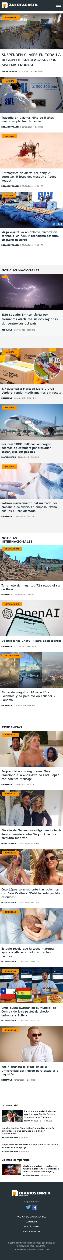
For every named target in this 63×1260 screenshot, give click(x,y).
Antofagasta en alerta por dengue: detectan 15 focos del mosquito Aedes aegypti (28, 177)
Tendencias (10, 734)
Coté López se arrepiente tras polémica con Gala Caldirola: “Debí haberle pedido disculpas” (30, 893)
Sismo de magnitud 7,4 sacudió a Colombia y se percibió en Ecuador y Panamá (28, 696)
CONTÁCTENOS (31, 1226)
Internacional (12, 548)
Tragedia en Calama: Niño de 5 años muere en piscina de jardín (27, 119)
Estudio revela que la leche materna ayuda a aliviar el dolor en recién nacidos (27, 952)
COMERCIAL (31, 1221)
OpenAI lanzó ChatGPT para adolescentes (31, 640)
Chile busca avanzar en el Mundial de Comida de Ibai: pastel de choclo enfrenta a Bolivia (28, 1011)
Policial (9, 195)
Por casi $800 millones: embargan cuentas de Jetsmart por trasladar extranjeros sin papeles (26, 448)
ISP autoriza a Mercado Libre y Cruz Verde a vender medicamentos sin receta (31, 390)
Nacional (9, 81)
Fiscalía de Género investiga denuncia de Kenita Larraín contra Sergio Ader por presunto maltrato (31, 834)
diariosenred (8, 457)
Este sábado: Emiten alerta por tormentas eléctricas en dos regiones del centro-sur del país (30, 319)
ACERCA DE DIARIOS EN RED (31, 1216)
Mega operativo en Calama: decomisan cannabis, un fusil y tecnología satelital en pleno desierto (30, 236)
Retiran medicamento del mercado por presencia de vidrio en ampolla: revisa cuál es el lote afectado (29, 507)
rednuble (7, 329)
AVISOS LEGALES (31, 1231)
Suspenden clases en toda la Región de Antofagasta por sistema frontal (31, 59)
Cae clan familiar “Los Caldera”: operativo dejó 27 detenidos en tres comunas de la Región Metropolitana (28, 1130)
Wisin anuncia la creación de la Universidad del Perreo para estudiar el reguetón (30, 1070)
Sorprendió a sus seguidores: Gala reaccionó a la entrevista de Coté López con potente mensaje (30, 775)
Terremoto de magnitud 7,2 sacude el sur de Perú (31, 587)
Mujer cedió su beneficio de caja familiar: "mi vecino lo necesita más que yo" (30, 1146)
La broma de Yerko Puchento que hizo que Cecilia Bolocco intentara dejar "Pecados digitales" (40, 1115)
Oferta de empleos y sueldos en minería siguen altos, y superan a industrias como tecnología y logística (41, 1170)
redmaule (6, 398)
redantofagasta (10, 126)
